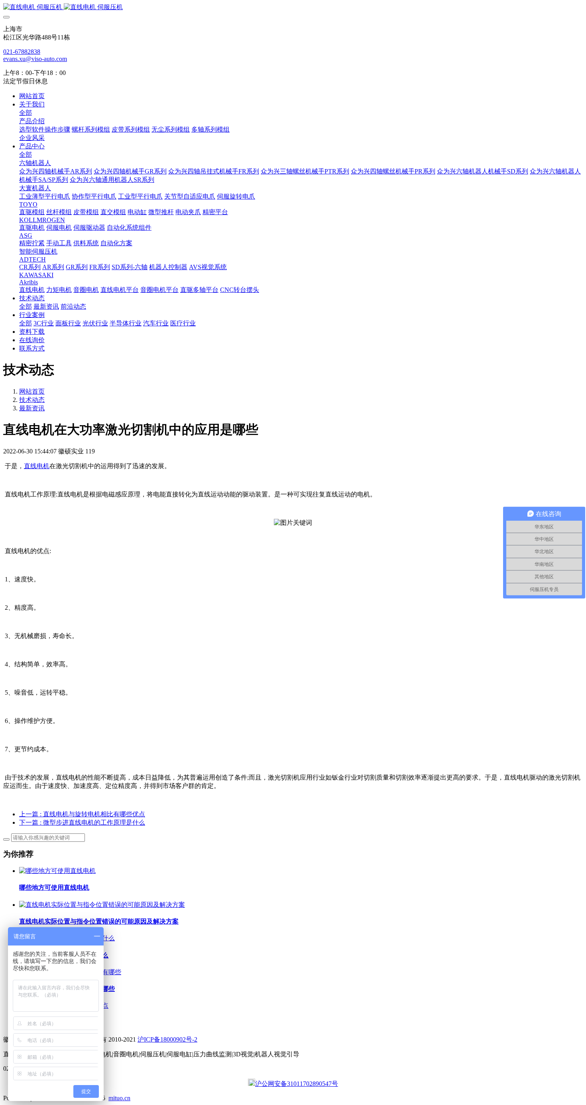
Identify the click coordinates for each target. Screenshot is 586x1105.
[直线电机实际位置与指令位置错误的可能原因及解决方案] (102, 904)
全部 (25, 112)
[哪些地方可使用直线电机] (57, 870)
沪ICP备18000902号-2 (167, 1039)
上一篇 (82, 814)
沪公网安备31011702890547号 (296, 1083)
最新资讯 (32, 408)
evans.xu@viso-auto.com (35, 58)
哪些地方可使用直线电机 (54, 887)
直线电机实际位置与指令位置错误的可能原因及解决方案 (99, 921)
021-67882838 (21, 51)
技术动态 (32, 399)
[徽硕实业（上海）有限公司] (293, 7)
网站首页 (32, 96)
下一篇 (82, 822)
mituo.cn (119, 1098)
